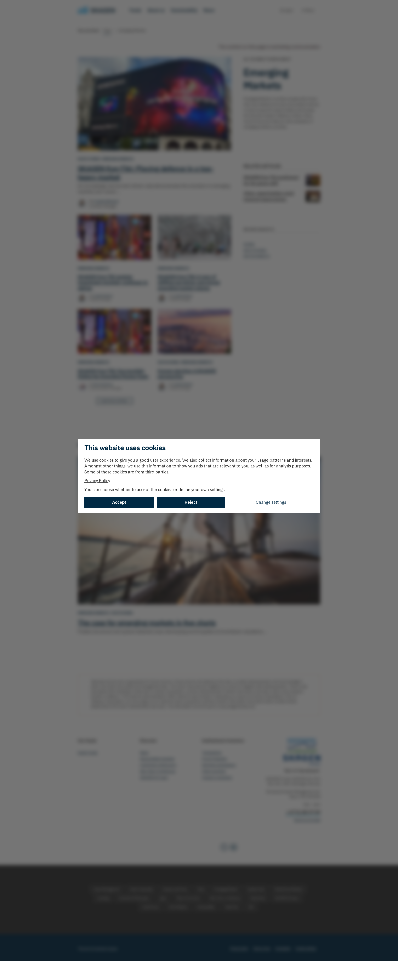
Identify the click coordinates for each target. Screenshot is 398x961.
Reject (191, 502)
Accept (119, 502)
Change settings (271, 502)
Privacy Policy (97, 480)
